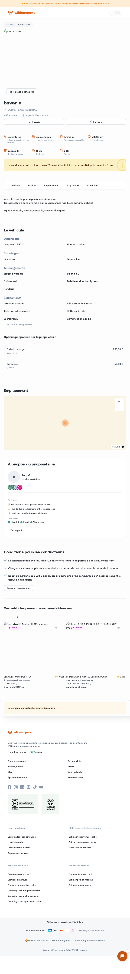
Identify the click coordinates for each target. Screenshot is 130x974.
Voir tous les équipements (19, 324)
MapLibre (116, 446)
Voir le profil (16, 530)
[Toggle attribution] (123, 447)
